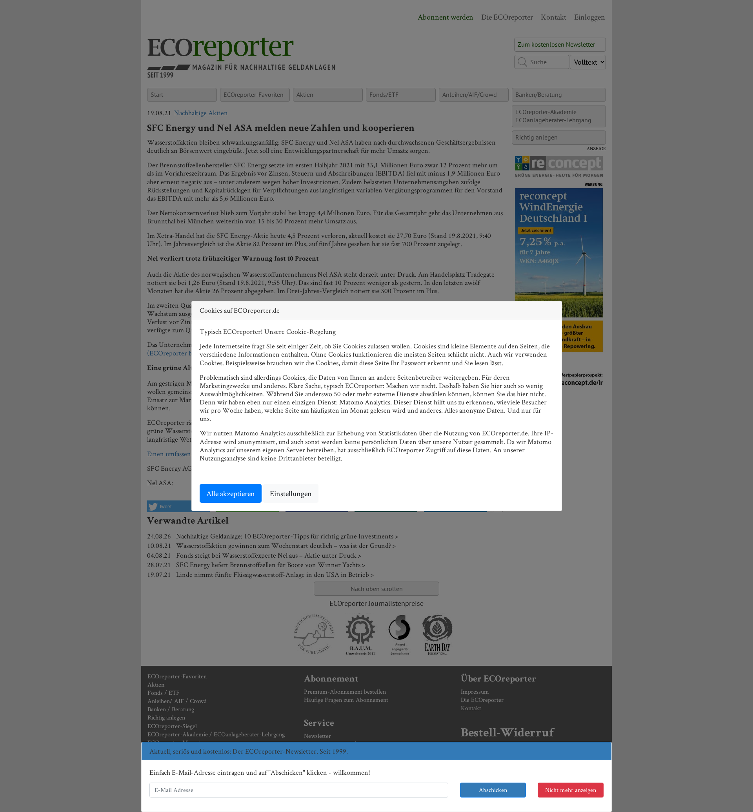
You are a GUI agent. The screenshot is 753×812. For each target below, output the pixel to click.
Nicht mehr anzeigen (570, 790)
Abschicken (493, 790)
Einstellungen (291, 493)
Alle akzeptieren (230, 493)
